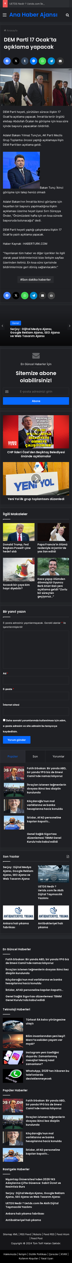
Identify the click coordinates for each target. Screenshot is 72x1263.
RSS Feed (25, 1234)
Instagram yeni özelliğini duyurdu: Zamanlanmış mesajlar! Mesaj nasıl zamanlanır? (42, 1058)
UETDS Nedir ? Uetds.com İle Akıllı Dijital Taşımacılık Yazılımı (34, 332)
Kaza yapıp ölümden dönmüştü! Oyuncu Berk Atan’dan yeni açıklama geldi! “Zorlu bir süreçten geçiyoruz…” (52, 587)
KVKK (64, 1254)
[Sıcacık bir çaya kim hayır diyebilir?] (19, 569)
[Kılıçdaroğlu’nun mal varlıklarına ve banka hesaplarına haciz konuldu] (14, 806)
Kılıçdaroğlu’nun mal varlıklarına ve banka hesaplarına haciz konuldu (45, 805)
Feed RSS (49, 1234)
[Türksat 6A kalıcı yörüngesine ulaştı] (13, 1025)
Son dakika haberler (36, 279)
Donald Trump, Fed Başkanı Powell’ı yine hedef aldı (17, 548)
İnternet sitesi (11, 704)
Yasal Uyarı (47, 1258)
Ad (5, 673)
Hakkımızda (10, 1254)
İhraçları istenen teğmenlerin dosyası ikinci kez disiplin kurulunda (46, 788)
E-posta (8, 689)
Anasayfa (11, 30)
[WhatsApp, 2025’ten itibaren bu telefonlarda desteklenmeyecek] (13, 1076)
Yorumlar (58, 756)
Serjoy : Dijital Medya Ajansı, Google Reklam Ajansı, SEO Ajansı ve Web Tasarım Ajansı (18, 873)
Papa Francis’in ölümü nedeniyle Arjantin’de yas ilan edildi (52, 548)
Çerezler (54, 1254)
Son (35, 756)
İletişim (23, 1254)
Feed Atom (63, 1234)
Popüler (13, 756)
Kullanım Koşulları (28, 1258)
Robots (37, 1234)
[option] (36, 325)
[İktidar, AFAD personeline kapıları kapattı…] (14, 823)
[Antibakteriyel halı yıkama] (53, 912)
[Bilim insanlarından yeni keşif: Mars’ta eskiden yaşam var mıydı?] (13, 1041)
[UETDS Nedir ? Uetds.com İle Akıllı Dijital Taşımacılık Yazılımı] (53, 874)
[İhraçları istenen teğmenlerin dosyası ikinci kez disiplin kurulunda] (14, 790)
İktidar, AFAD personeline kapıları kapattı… (44, 819)
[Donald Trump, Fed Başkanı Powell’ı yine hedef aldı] (19, 532)
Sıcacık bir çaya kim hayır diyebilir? (16, 586)
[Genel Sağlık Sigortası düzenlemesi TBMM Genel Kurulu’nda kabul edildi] (14, 837)
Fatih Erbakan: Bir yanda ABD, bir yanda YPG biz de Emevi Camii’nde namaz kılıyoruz (46, 772)
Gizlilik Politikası (38, 1254)
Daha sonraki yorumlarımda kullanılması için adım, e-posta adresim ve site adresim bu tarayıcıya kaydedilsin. (34, 726)
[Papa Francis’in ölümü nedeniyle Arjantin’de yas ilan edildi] (53, 532)
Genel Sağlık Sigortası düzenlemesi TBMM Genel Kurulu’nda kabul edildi (44, 838)
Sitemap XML (10, 1234)
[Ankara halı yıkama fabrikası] (18, 912)
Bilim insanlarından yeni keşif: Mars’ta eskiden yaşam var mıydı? (46, 1040)
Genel (15, 324)
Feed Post (37, 1238)
